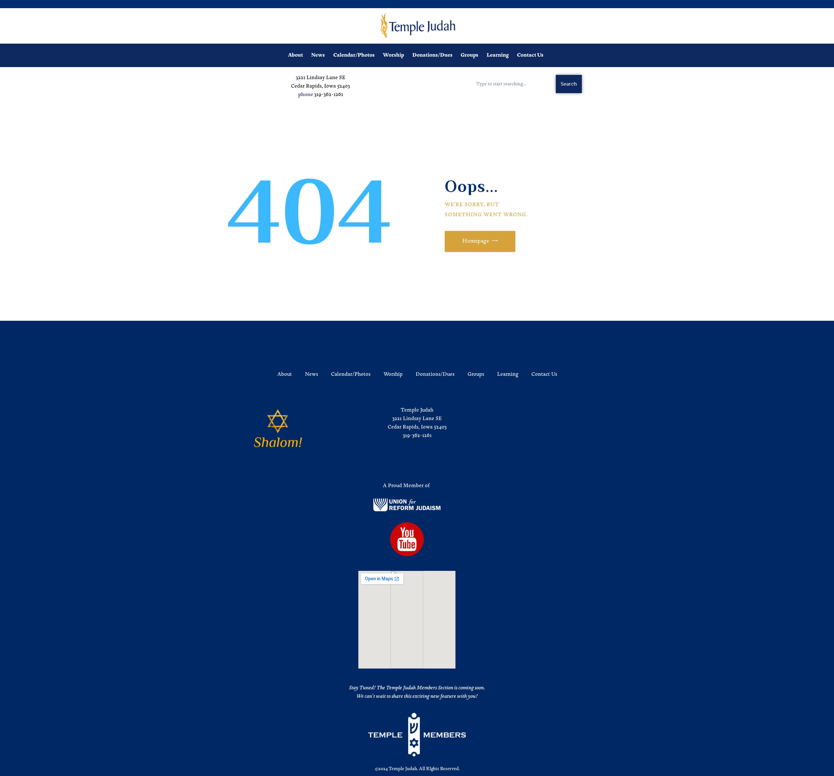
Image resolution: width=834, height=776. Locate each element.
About (284, 374)
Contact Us (544, 374)
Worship (393, 374)
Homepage (475, 241)
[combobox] (512, 84)
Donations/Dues (435, 374)
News (311, 374)
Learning (507, 374)
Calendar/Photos (350, 374)
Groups (475, 374)
